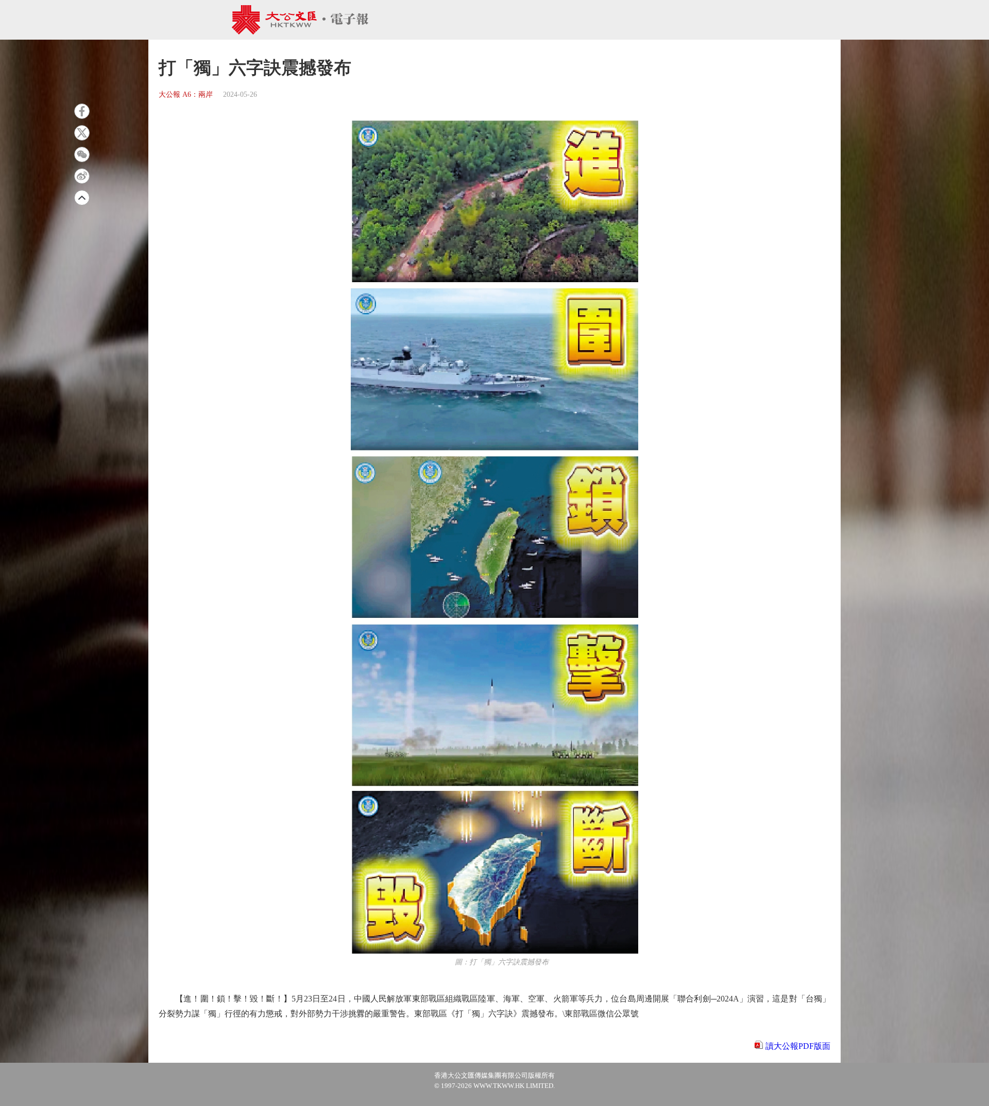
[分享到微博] (82, 176)
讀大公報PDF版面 (797, 1046)
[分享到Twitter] (82, 133)
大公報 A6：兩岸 (186, 94)
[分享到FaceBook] (82, 111)
